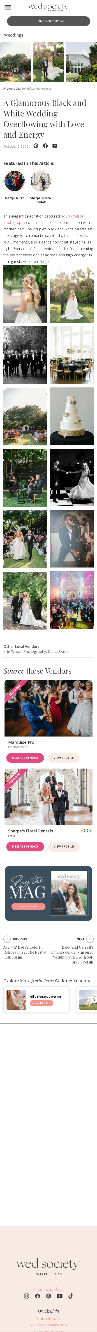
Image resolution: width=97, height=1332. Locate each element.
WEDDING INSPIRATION (48, 1325)
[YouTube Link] (59, 1296)
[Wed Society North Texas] (48, 8)
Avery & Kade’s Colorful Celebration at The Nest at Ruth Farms (24, 952)
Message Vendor (25, 758)
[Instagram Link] (26, 1296)
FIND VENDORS (49, 21)
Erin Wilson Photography (36, 88)
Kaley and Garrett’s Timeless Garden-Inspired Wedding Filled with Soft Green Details (72, 954)
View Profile (64, 758)
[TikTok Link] (70, 1296)
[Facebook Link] (37, 1296)
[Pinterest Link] (48, 1296)
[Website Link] (48, 1277)
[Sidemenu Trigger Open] (7, 7)
